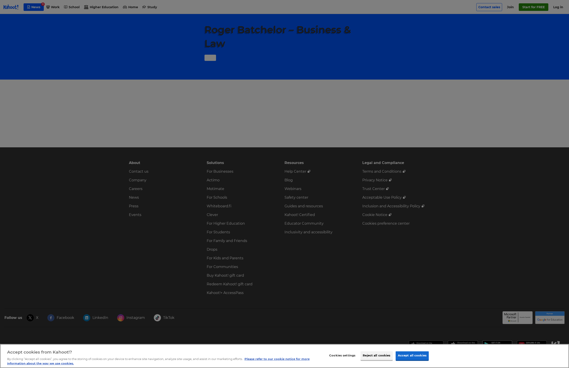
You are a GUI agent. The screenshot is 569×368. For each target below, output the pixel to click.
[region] (284, 356)
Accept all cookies (412, 355)
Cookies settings (342, 355)
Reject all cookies (376, 355)
